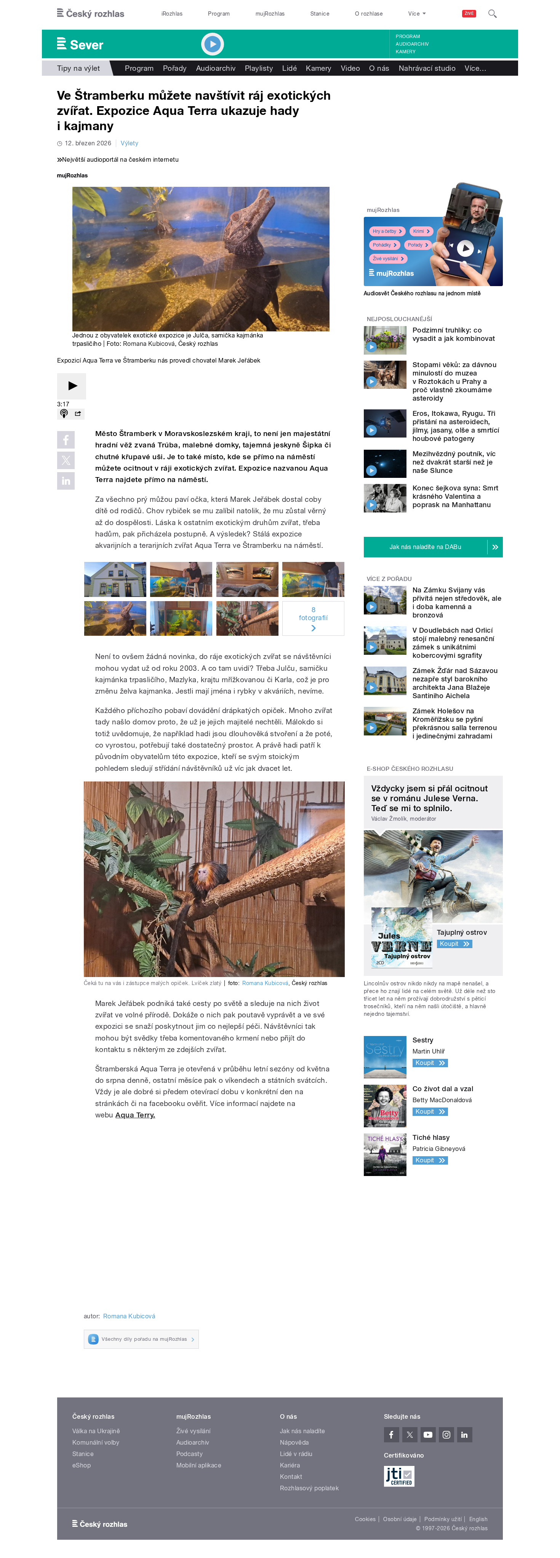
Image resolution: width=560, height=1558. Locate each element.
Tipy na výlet (78, 68)
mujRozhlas (270, 14)
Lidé (289, 68)
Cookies (365, 1519)
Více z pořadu (389, 579)
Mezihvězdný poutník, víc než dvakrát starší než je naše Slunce (454, 462)
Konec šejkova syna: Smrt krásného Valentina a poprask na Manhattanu (456, 496)
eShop (81, 1465)
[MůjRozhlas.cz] (72, 176)
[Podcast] (64, 414)
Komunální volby (95, 1442)
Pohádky (382, 245)
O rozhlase (369, 14)
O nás (379, 68)
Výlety (129, 143)
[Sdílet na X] (66, 460)
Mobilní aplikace (199, 1465)
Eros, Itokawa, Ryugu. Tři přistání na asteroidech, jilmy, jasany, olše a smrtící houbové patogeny (456, 425)
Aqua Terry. (135, 1115)
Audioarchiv (412, 44)
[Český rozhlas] (90, 13)
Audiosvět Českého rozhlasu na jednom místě (422, 293)
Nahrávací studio (427, 68)
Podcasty (189, 1454)
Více (475, 68)
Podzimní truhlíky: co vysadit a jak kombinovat (454, 334)
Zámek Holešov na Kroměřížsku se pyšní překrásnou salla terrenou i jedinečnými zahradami (455, 723)
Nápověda (294, 1442)
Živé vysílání (385, 258)
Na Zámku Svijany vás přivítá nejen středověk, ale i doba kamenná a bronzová (457, 602)
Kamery (406, 51)
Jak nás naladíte (302, 1431)
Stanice (320, 14)
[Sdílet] (78, 414)
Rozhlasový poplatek (309, 1488)
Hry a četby (384, 231)
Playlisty (259, 68)
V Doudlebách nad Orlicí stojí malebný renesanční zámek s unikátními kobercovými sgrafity (453, 642)
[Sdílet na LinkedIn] (66, 481)
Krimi (418, 231)
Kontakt (291, 1476)
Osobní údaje (400, 1519)
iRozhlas (172, 14)
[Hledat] (492, 13)
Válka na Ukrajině (96, 1431)
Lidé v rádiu (296, 1454)
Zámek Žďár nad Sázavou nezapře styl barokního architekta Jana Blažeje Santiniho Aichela (455, 683)
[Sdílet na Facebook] (66, 440)
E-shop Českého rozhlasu (410, 768)
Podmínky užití (443, 1519)
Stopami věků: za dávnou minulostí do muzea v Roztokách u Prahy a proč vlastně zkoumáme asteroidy (454, 381)
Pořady (175, 68)
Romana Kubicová (149, 343)
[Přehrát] (71, 386)
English (478, 1519)
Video (350, 68)
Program (219, 14)
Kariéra (290, 1465)
